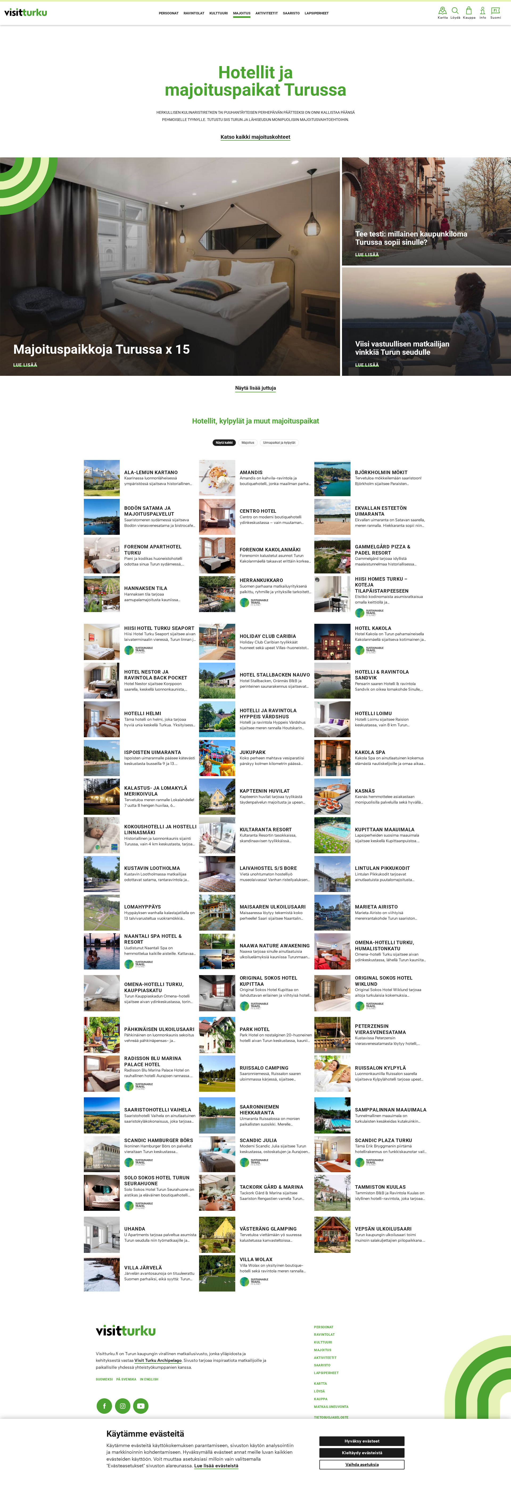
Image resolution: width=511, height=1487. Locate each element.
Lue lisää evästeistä (216, 1466)
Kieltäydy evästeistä (362, 1452)
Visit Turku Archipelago (158, 1360)
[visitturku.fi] (125, 1334)
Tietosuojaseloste (331, 1417)
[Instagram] (122, 1406)
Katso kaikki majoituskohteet (255, 137)
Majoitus (248, 443)
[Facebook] (104, 1406)
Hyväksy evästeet (362, 1441)
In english (149, 1379)
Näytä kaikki (224, 443)
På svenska (126, 1379)
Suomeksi (104, 1379)
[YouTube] (141, 1406)
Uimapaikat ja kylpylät (279, 443)
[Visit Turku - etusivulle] (25, 12)
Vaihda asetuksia (362, 1464)
